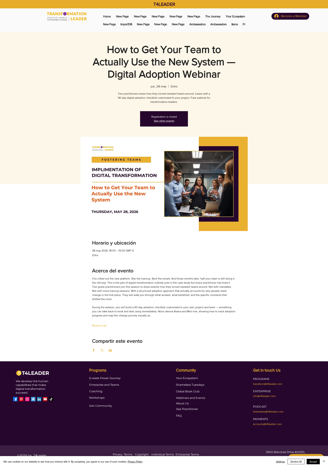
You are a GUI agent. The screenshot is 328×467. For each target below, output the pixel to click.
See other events (164, 120)
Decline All (296, 461)
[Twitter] (33, 399)
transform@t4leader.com (267, 383)
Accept (313, 461)
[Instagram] (27, 399)
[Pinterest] (21, 399)
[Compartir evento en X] (102, 350)
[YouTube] (45, 399)
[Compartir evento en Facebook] (93, 350)
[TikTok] (51, 399)
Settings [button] (280, 461)
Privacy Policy (135, 461)
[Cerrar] (324, 461)
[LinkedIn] (39, 399)
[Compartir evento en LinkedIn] (110, 350)
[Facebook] (15, 399)
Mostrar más (99, 325)
